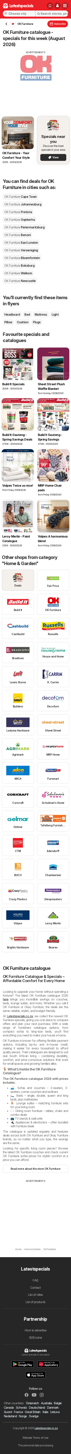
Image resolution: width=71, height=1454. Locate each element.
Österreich (32, 1403)
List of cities (35, 1295)
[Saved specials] (50, 5)
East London (21, 242)
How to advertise (36, 1330)
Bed (27, 314)
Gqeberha (19, 220)
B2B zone (35, 1337)
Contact (35, 1287)
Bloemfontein (22, 258)
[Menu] (65, 5)
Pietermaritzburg (24, 227)
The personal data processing (35, 1445)
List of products (35, 1302)
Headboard (12, 314)
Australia (46, 1403)
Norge (23, 1416)
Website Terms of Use (35, 1437)
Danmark (53, 1407)
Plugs (37, 322)
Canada (9, 1407)
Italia (45, 1412)
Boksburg (19, 265)
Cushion (22, 322)
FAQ (35, 1280)
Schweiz (21, 1407)
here (6, 999)
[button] (57, 5)
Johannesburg (22, 204)
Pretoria (18, 212)
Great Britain (32, 1412)
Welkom (18, 273)
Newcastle (20, 281)
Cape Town (20, 197)
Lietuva (54, 1412)
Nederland (10, 1416)
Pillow (8, 322)
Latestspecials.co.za (20, 1016)
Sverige (33, 1416)
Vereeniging (21, 250)
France (18, 1412)
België (58, 1403)
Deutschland (37, 1407)
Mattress (41, 314)
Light (55, 314)
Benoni (17, 235)
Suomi (8, 1412)
